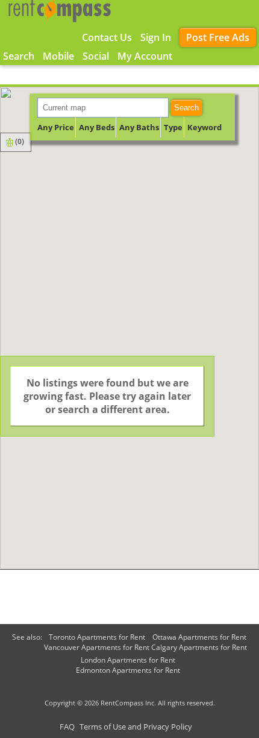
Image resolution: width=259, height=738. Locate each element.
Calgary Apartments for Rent (199, 647)
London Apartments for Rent (128, 660)
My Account (144, 56)
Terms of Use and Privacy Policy (136, 726)
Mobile (58, 56)
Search (186, 107)
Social (96, 56)
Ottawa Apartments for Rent (199, 637)
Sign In (155, 37)
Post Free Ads (217, 37)
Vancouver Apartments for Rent (96, 647)
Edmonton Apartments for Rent (128, 670)
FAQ (67, 726)
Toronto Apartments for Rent (97, 637)
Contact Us (107, 37)
